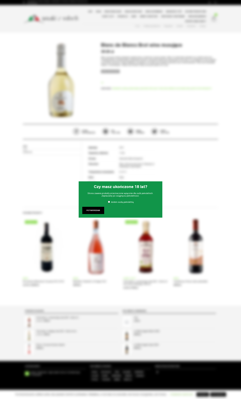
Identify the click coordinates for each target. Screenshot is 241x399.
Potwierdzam (93, 210)
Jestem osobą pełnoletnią (122, 202)
